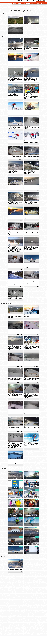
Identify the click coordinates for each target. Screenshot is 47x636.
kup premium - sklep (41, 1)
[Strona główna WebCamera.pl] (4, 1)
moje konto (43, 3)
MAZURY (35, 0)
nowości (23, 3)
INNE (44, 0)
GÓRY (27, 0)
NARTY (40, 0)
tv (15, 3)
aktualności (29, 3)
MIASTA (31, 0)
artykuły (34, 3)
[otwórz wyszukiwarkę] (46, 1)
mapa (38, 3)
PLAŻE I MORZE (21, 0)
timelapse (19, 3)
